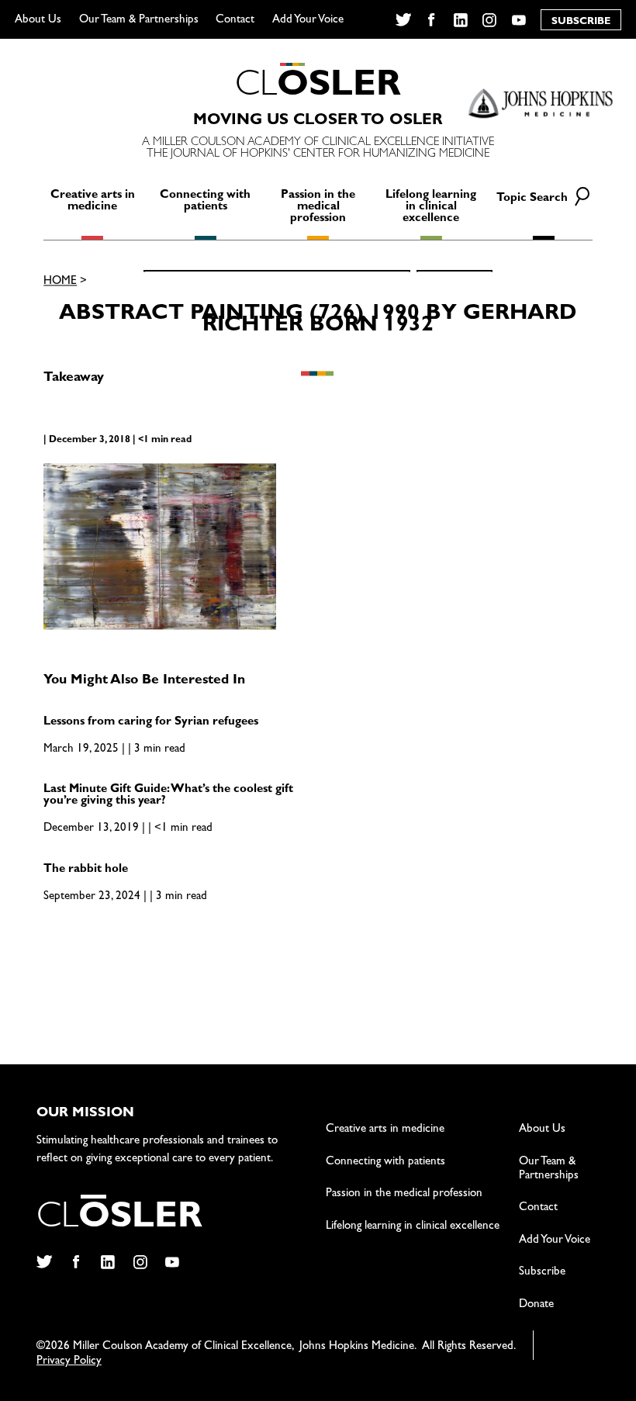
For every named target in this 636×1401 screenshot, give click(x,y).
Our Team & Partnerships (139, 20)
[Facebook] (431, 20)
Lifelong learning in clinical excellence (430, 207)
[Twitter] (403, 20)
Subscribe (542, 1272)
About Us (38, 20)
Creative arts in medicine (92, 201)
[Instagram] (489, 20)
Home (60, 282)
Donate (536, 1305)
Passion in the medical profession (318, 207)
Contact (235, 20)
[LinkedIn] (461, 20)
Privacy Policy (69, 1362)
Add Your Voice (308, 20)
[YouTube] (519, 20)
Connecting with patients (205, 201)
